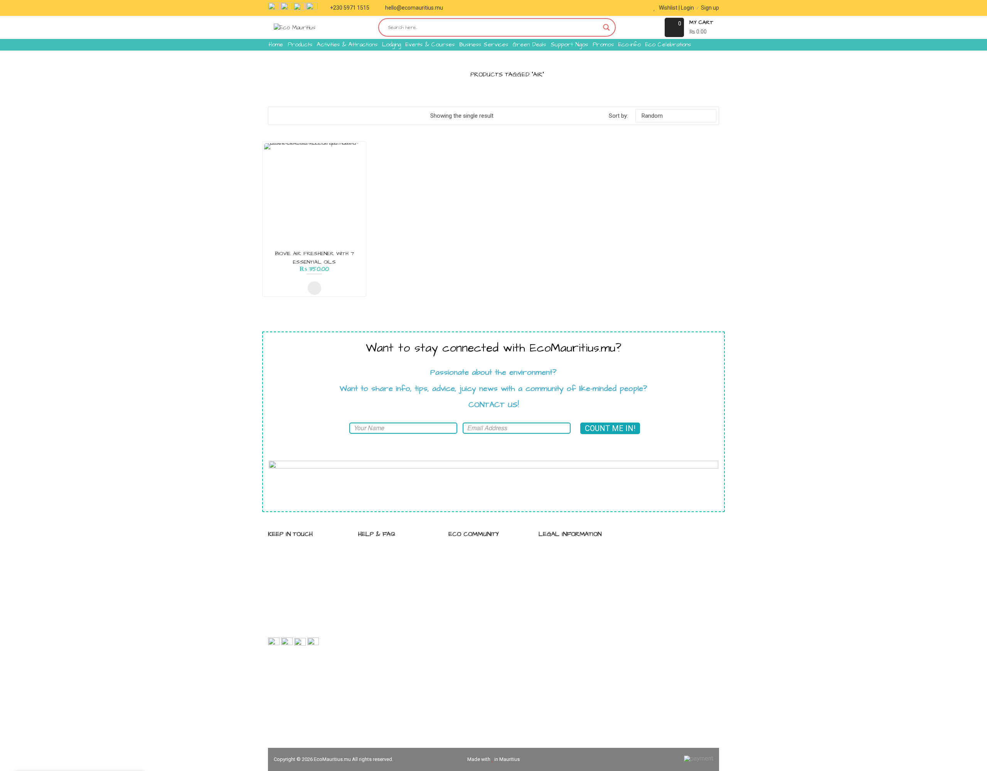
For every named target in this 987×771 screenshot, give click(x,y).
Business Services (483, 45)
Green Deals (529, 45)
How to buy (381, 566)
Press (464, 593)
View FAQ (379, 553)
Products (300, 45)
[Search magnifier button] (606, 27)
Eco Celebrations (668, 45)
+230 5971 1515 (349, 8)
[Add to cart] (314, 288)
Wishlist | (669, 8)
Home (276, 45)
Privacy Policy (564, 553)
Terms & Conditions (572, 566)
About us (378, 580)
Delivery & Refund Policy (577, 593)
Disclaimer (560, 580)
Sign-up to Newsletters (486, 580)
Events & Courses (430, 45)
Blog (462, 566)
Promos (603, 45)
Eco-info (629, 45)
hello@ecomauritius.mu (414, 8)
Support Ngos (569, 45)
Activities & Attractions (347, 45)
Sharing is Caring (478, 553)
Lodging (391, 45)
